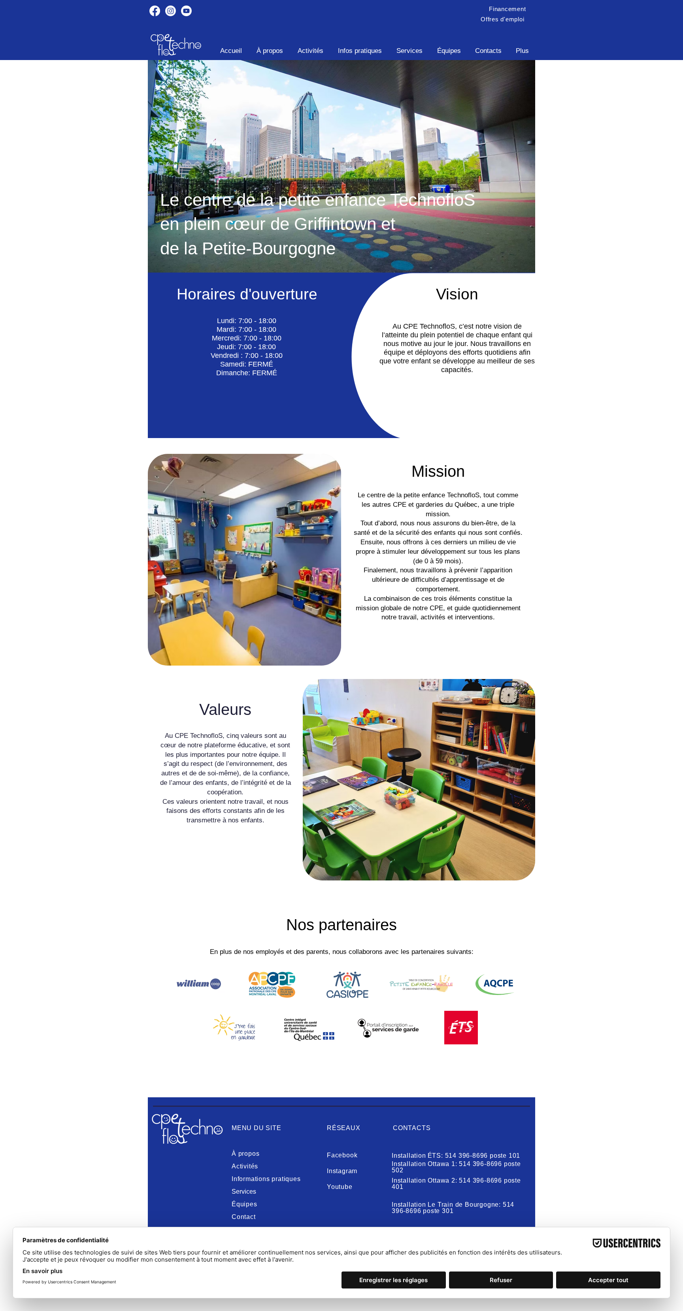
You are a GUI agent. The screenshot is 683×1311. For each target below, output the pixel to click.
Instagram (342, 1171)
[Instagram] (170, 11)
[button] (507, 9)
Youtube (340, 1186)
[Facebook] (154, 11)
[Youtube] (186, 11)
